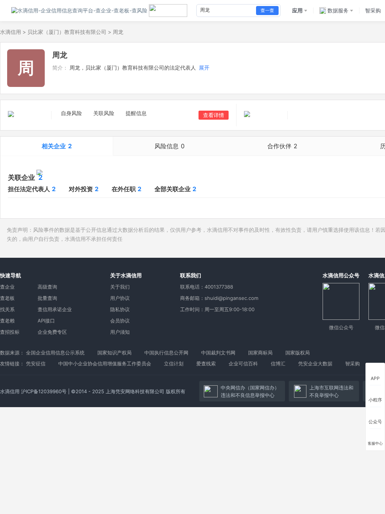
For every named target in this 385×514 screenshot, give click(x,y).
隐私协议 (120, 309)
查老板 (7, 298)
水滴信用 (10, 32)
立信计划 (173, 363)
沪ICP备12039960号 (44, 391)
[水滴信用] (79, 10)
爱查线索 (206, 363)
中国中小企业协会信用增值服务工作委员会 (104, 363)
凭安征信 (35, 363)
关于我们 (120, 287)
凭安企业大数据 (315, 363)
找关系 (7, 309)
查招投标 (10, 332)
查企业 (7, 287)
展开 (204, 67)
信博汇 (278, 363)
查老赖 (7, 321)
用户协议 (120, 298)
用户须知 (120, 332)
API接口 (46, 321)
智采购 (352, 363)
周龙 (118, 32)
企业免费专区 (52, 332)
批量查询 (47, 298)
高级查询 (47, 287)
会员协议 (120, 321)
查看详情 (213, 115)
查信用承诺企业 (55, 309)
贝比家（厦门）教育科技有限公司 (66, 32)
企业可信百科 (243, 363)
